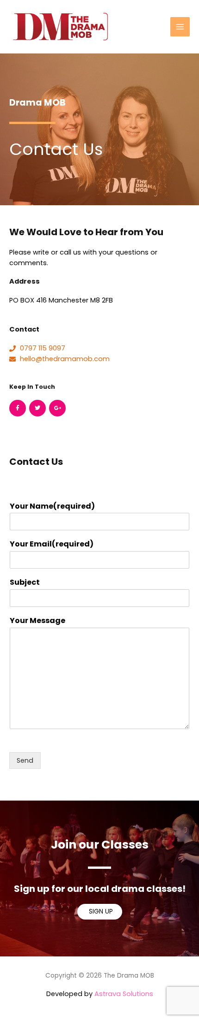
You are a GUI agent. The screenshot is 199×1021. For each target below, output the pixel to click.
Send (25, 760)
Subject (25, 583)
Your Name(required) (52, 506)
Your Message (37, 621)
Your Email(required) (51, 544)
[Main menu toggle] (180, 26)
